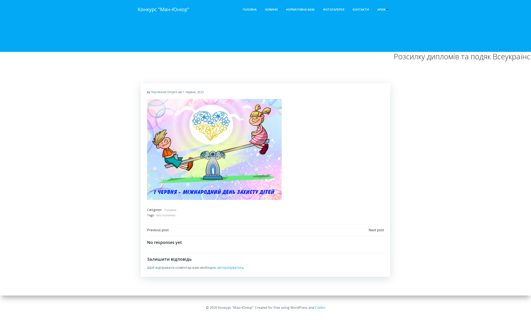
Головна (250, 9)
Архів (381, 9)
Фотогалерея (333, 9)
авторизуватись (230, 267)
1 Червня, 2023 (193, 92)
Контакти (361, 9)
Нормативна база (300, 9)
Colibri (320, 307)
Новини (271, 9)
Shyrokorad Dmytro (164, 92)
